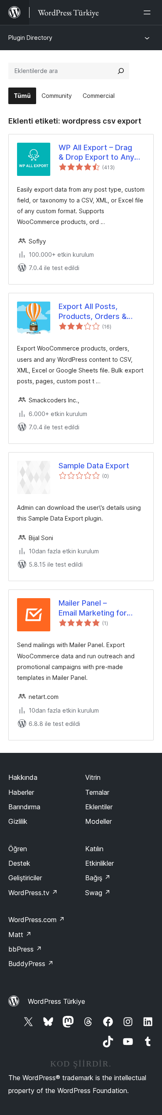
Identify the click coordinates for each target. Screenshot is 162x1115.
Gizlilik (17, 821)
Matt (20, 934)
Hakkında (22, 777)
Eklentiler (99, 807)
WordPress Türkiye (56, 1001)
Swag (97, 893)
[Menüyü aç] (148, 12)
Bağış (97, 878)
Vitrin (93, 777)
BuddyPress (31, 963)
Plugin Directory (30, 37)
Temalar (97, 792)
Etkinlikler (99, 863)
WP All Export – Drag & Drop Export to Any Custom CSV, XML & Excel (96, 152)
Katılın (94, 849)
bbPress (25, 949)
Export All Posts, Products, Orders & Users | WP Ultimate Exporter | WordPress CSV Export (97, 311)
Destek (19, 863)
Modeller (98, 821)
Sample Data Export (94, 465)
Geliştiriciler (25, 878)
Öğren (17, 849)
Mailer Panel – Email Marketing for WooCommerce (93, 608)
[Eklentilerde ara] (121, 71)
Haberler (21, 792)
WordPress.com (36, 919)
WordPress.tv (33, 893)
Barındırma (24, 807)
